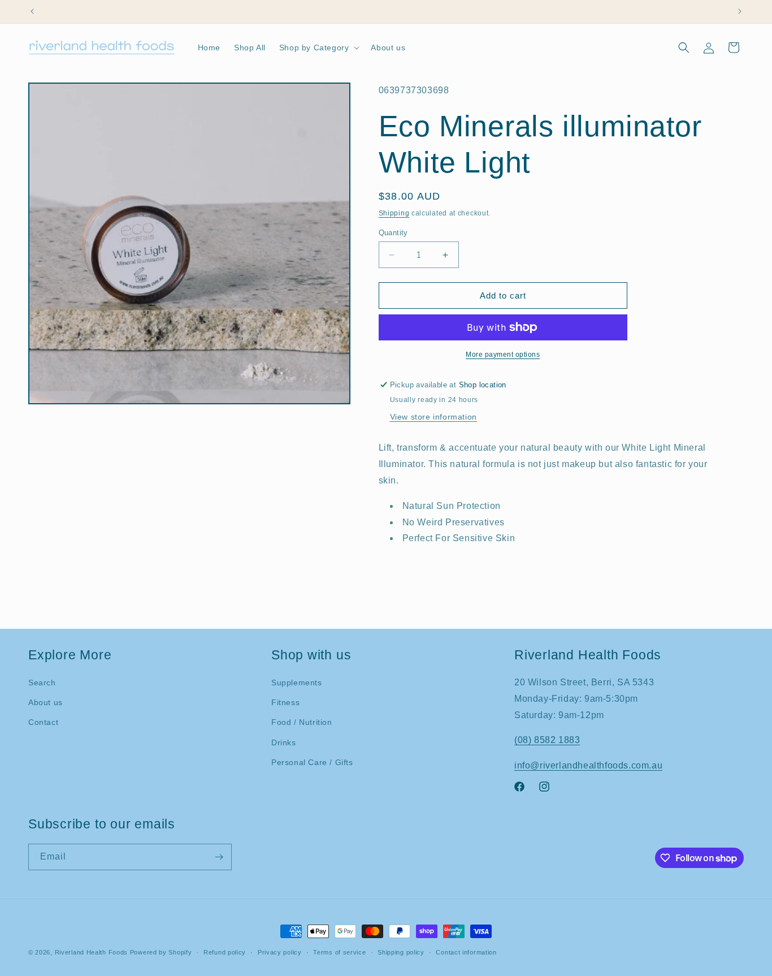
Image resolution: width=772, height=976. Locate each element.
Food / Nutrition (301, 722)
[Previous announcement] (32, 11)
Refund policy (224, 952)
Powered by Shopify (161, 952)
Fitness (285, 702)
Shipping (394, 213)
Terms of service (339, 952)
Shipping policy (401, 952)
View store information (433, 416)
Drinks (283, 742)
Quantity (393, 232)
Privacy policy (280, 952)
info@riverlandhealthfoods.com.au (588, 765)
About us (45, 702)
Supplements (296, 682)
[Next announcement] (739, 11)
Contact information (466, 952)
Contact (43, 722)
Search (42, 682)
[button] (318, 47)
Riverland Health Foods (91, 952)
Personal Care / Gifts (312, 762)
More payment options (503, 355)
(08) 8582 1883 (547, 740)
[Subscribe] (218, 857)
